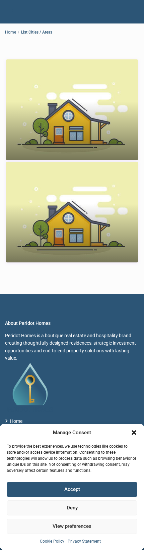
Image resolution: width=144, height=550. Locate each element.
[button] (134, 432)
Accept (72, 489)
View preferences (72, 526)
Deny (72, 508)
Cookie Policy (52, 541)
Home (10, 32)
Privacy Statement (84, 541)
